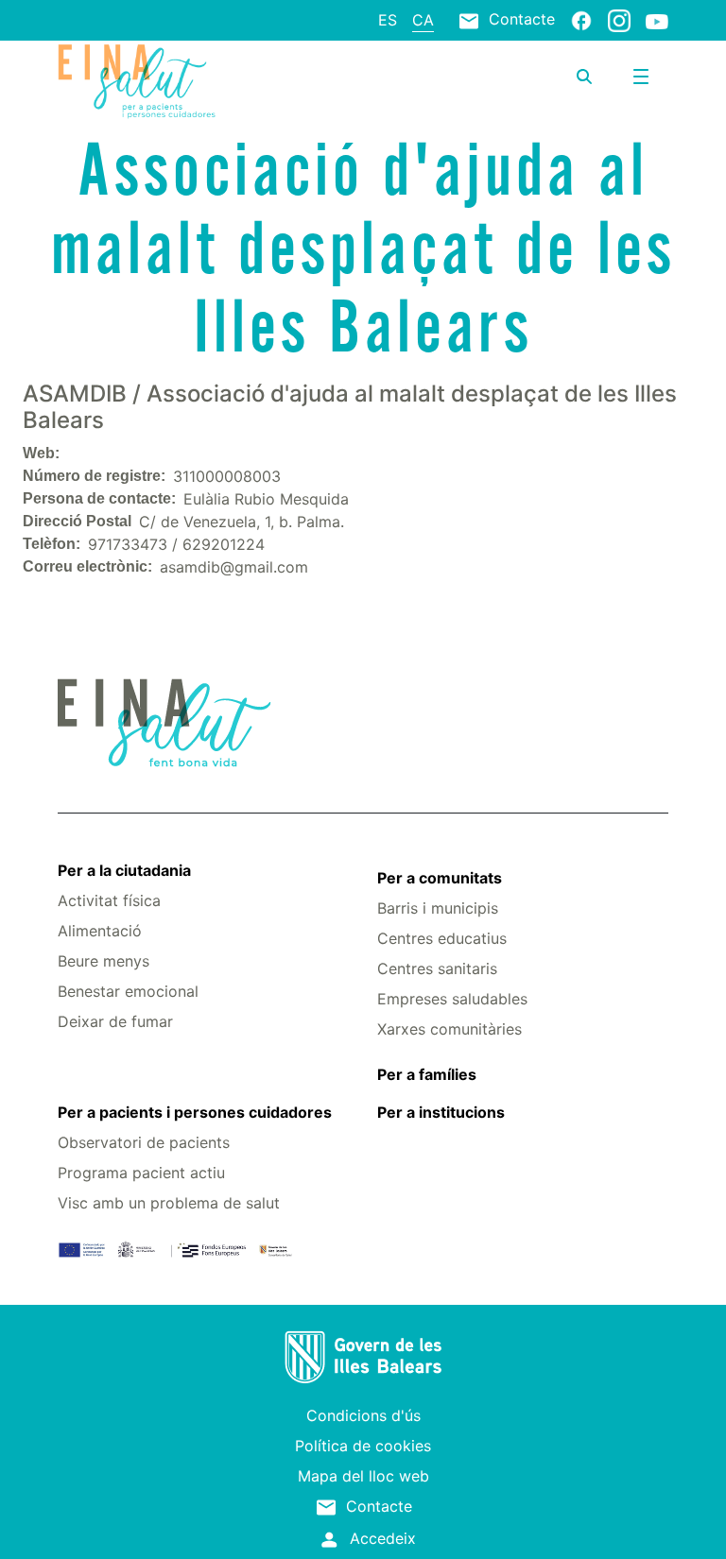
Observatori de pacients (144, 1142)
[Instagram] (619, 19)
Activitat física (109, 900)
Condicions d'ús (363, 1415)
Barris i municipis (437, 908)
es (387, 19)
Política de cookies (363, 1445)
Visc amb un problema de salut (169, 1202)
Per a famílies (426, 1074)
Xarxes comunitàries (449, 1028)
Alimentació (100, 930)
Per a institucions (441, 1112)
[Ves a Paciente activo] (159, 81)
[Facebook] (581, 19)
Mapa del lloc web (363, 1475)
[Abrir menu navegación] (641, 76)
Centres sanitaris (437, 968)
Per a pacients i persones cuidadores (195, 1112)
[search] (584, 76)
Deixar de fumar (115, 1021)
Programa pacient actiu (141, 1172)
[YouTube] (657, 20)
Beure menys (103, 960)
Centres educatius (442, 938)
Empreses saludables (452, 998)
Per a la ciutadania (124, 870)
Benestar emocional (128, 991)
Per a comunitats (439, 877)
